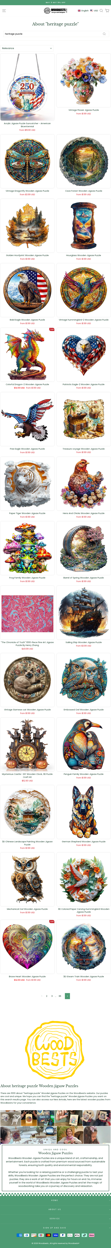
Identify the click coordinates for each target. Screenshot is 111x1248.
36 (60, 996)
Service (55, 1219)
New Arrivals (60, 1099)
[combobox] (56, 34)
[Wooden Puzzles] (55, 11)
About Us (55, 1209)
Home (54, 1200)
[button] (87, 10)
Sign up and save (54, 1228)
